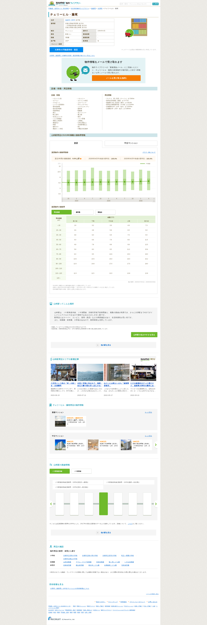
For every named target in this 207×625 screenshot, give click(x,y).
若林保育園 (67, 565)
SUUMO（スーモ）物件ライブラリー (64, 3)
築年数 (78, 212)
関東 (58, 612)
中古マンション (128, 606)
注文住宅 (51, 610)
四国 (78, 612)
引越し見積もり (87, 610)
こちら (130, 524)
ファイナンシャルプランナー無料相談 (124, 610)
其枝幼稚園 (100, 562)
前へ (51, 504)
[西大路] (133, 504)
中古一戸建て (147, 606)
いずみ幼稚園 (129, 562)
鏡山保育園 (80, 565)
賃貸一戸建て (100, 606)
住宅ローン (96, 610)
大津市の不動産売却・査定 (66, 50)
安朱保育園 (125, 565)
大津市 (100, 8)
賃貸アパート (91, 606)
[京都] (118, 504)
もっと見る (148, 412)
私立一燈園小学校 (127, 555)
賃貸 (74, 606)
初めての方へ (100, 602)
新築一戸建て (138, 606)
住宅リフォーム (59, 610)
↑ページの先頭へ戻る (152, 594)
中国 (82, 612)
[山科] (103, 504)
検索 (156, 4)
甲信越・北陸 (65, 612)
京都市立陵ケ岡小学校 (90, 555)
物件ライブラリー (106, 610)
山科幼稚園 (67, 562)
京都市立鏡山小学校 (70, 559)
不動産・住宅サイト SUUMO (58, 8)
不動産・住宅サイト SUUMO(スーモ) (59, 606)
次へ (155, 504)
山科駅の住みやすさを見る (144, 335)
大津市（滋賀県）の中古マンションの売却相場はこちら (69, 588)
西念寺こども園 (94, 565)
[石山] (59, 504)
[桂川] (147, 504)
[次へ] (155, 444)
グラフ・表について (149, 152)
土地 (153, 606)
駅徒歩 (100, 212)
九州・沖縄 (88, 612)
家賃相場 (107, 606)
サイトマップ (113, 602)
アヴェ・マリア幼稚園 (84, 562)
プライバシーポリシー (137, 602)
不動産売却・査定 (70, 610)
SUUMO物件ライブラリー (80, 8)
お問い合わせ (152, 602)
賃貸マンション (81, 606)
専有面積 (57, 212)
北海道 (50, 612)
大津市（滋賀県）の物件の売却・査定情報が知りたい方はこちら (72, 55)
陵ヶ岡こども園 (114, 562)
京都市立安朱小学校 (70, 555)
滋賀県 (93, 8)
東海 (71, 612)
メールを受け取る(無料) (116, 78)
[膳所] (74, 504)
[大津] (89, 504)
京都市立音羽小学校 (110, 555)
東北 (54, 612)
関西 (75, 612)
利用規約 (124, 602)
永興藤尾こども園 (110, 565)
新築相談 (79, 610)
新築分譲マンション (117, 606)
